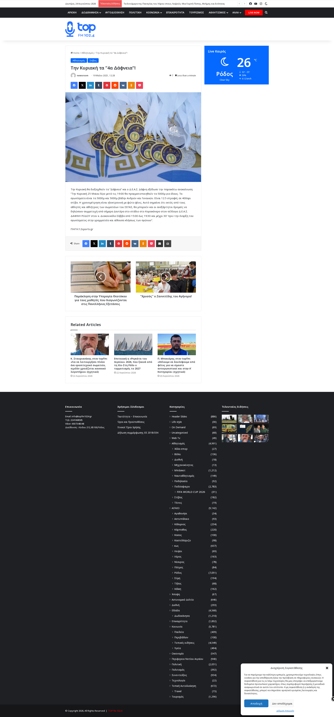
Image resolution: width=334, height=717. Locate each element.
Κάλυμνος (180, 524)
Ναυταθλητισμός (184, 475)
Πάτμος (178, 567)
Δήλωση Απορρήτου (286, 710)
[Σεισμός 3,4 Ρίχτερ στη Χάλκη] (245, 428)
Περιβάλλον (181, 637)
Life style (177, 421)
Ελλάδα (176, 610)
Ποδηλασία (180, 481)
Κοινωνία (177, 626)
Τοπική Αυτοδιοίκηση (184, 685)
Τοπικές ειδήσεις (184, 642)
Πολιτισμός (178, 669)
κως (176, 545)
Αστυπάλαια (181, 518)
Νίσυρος (179, 562)
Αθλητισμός (87, 52)
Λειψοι (178, 551)
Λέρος (177, 556)
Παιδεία (179, 632)
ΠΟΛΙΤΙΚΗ (135, 12)
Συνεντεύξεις (179, 675)
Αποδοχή (256, 703)
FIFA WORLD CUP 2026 (191, 492)
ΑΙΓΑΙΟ (176, 508)
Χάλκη (177, 588)
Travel (177, 691)
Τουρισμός (178, 696)
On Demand (178, 427)
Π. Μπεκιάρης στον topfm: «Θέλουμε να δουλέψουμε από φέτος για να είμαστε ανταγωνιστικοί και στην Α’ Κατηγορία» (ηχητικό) (176, 365)
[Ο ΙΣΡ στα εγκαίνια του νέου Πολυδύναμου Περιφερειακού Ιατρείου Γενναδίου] (261, 428)
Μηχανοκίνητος (183, 465)
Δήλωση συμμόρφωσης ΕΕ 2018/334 (137, 432)
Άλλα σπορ (181, 448)
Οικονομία (178, 653)
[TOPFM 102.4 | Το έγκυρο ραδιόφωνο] (80, 29)
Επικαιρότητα (179, 621)
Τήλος (177, 583)
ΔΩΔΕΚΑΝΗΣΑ (89, 12)
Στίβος (93, 60)
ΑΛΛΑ (235, 12)
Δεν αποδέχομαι (282, 703)
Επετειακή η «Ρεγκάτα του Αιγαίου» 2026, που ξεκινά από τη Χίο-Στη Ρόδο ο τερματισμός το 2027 (133, 363)
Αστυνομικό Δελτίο (183, 599)
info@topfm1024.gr (82, 416)
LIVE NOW (253, 12)
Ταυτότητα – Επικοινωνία (132, 416)
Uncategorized (180, 432)
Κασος (178, 535)
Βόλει (177, 454)
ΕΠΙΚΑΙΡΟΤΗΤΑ (175, 12)
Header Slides (179, 416)
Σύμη (177, 578)
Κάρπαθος (180, 529)
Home (76, 52)
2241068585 (76, 420)
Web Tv (176, 438)
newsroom (82, 75)
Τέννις (178, 502)
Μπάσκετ (179, 470)
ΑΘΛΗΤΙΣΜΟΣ (217, 12)
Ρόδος (178, 572)
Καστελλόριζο (182, 540)
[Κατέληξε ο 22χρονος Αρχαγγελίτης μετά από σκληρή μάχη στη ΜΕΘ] (229, 428)
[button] (327, 668)
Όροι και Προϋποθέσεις (131, 421)
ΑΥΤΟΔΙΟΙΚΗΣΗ (114, 12)
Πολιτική (177, 664)
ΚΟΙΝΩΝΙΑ (152, 12)
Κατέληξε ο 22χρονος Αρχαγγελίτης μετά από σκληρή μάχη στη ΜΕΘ (160, 3)
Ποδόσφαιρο (182, 486)
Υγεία (177, 648)
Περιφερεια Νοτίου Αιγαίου (187, 659)
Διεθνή (178, 459)
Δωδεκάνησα (182, 615)
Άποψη (176, 594)
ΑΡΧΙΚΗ (72, 12)
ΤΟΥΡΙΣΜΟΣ (196, 12)
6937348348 (78, 423)
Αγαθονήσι (180, 513)
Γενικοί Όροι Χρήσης (129, 427)
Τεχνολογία (178, 680)
